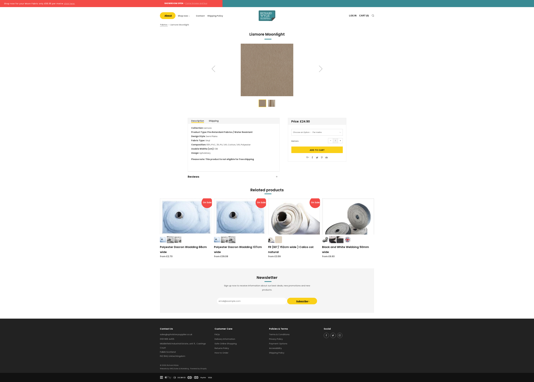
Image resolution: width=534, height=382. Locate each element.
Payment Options (278, 343)
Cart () (364, 15)
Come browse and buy (196, 3)
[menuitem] (167, 15)
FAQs (217, 334)
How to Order (221, 352)
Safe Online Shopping (226, 343)
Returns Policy (222, 348)
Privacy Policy (276, 339)
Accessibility (275, 348)
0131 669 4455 (167, 339)
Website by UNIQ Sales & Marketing (174, 368)
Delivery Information (225, 339)
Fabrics (163, 24)
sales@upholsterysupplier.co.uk (176, 334)
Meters (295, 141)
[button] (262, 103)
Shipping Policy (276, 352)
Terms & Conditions (279, 334)
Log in (353, 15)
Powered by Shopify (198, 368)
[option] (267, 70)
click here (69, 3)
